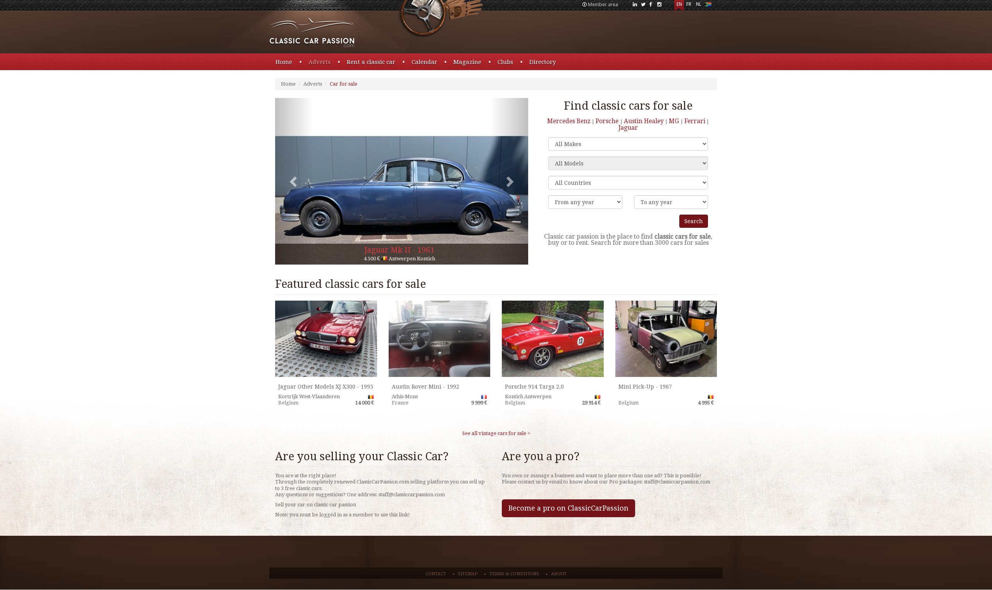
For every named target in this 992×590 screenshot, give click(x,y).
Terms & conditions (514, 573)
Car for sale (343, 84)
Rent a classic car (371, 61)
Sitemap (467, 573)
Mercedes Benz (569, 121)
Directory (542, 61)
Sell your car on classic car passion (315, 504)
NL (698, 4)
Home (284, 61)
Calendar (424, 61)
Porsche (608, 121)
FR (688, 4)
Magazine (467, 61)
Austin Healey (644, 121)
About (559, 573)
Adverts (319, 61)
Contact (435, 573)
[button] (294, 181)
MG (674, 121)
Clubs (505, 61)
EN (679, 4)
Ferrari (694, 121)
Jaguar (628, 127)
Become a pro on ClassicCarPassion (568, 508)
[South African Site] (708, 6)
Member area (603, 4)
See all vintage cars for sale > (496, 433)
